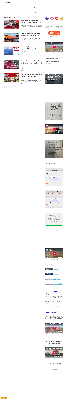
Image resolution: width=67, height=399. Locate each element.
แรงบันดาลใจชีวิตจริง (23, 7)
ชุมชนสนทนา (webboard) (9, 12)
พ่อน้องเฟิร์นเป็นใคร (8, 7)
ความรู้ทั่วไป (50, 79)
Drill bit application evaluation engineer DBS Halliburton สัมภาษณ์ (31, 49)
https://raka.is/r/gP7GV (54, 36)
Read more (55, 276)
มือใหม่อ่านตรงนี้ (15, 7)
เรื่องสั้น (17, 12)
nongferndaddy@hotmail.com (50, 304)
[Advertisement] (54, 93)
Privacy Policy (29, 12)
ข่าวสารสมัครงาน (49, 7)
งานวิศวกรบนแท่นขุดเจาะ (32, 7)
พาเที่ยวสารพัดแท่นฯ (41, 7)
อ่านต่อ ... (22, 29)
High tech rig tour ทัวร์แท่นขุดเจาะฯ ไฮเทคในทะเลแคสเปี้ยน (54, 76)
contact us (22, 12)
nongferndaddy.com (48, 296)
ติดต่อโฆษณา (36, 12)
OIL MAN (7, 2)
